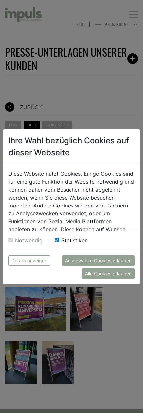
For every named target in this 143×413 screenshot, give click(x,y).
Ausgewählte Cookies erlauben (98, 260)
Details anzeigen (29, 260)
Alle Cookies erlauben (108, 273)
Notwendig (29, 240)
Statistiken (74, 240)
